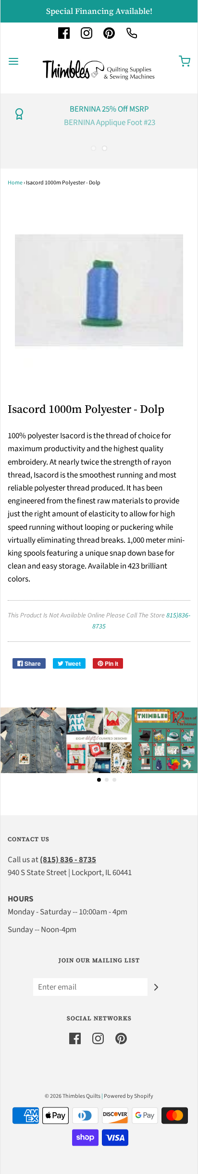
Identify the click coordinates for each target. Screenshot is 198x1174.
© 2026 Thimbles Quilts (72, 1096)
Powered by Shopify (128, 1096)
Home (15, 183)
